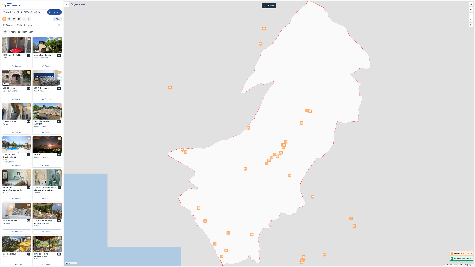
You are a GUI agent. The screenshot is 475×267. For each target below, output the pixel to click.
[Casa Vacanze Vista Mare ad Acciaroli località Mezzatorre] (47, 177)
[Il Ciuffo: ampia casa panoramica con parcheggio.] (47, 211)
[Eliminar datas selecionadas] (60, 25)
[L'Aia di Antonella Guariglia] (47, 111)
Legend (470, 265)
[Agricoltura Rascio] (47, 45)
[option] (4, 19)
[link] (461, 253)
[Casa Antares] (16, 111)
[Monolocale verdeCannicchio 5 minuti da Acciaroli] (16, 177)
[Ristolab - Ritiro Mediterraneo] (47, 244)
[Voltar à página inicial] (12, 4)
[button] (351, 218)
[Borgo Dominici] (16, 211)
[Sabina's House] (16, 244)
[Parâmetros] (471, 9)
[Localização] (471, 25)
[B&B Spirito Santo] (47, 78)
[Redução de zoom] (471, 19)
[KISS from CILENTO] (16, 45)
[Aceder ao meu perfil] (471, 4)
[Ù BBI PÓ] (47, 144)
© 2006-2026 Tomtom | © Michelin (455, 265)
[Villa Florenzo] (16, 78)
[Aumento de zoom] (471, 15)
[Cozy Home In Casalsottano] (16, 144)
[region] (269, 133)
